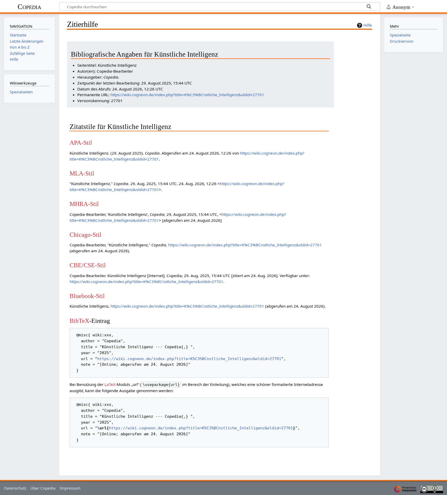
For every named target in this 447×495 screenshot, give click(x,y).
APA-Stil (81, 142)
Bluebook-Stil (87, 295)
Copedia (29, 7)
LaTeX (110, 384)
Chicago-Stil (85, 234)
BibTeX (79, 320)
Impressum (70, 488)
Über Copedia (43, 488)
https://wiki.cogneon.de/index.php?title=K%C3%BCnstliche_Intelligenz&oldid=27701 (187, 94)
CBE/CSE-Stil (88, 265)
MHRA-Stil (84, 203)
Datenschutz (15, 488)
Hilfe (367, 25)
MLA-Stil (82, 173)
